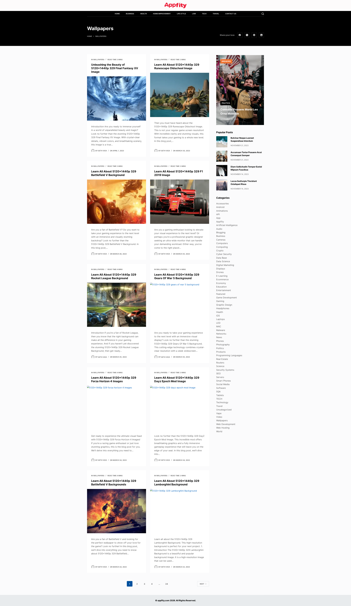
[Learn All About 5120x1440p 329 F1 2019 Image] (179, 202)
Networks (221, 333)
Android (220, 207)
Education (221, 286)
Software (221, 388)
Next (202, 584)
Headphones (222, 308)
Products (221, 351)
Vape (218, 413)
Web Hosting (223, 427)
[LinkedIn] (261, 35)
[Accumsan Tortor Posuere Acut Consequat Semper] (221, 156)
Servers (220, 377)
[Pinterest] (254, 35)
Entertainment (223, 290)
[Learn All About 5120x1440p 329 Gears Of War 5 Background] (179, 305)
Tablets (220, 395)
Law (194, 14)
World (219, 431)
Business (130, 14)
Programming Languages (229, 355)
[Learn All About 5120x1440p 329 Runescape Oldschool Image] (179, 95)
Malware (220, 330)
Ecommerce (222, 279)
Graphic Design (224, 304)
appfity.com (163, 600)
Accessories (222, 203)
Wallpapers (98, 60)
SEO (218, 373)
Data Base (221, 257)
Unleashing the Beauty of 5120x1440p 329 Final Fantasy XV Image (114, 68)
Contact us (230, 14)
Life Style (181, 14)
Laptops (220, 319)
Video (219, 417)
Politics (226, 103)
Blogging (220, 232)
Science (220, 366)
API (218, 214)
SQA (218, 391)
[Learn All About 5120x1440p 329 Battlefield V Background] (116, 202)
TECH (204, 14)
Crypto (219, 250)
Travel (216, 14)
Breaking (226, 61)
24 (166, 584)
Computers (222, 243)
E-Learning (221, 275)
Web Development (225, 424)
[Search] (263, 14)
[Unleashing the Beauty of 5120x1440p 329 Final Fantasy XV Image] (116, 98)
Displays (220, 268)
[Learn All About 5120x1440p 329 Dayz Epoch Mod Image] (179, 408)
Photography (223, 344)
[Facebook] (239, 35)
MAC (218, 326)
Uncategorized (224, 409)
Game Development (226, 297)
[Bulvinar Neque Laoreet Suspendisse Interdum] (221, 141)
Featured (220, 294)
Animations (222, 210)
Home (117, 14)
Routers (220, 362)
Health (143, 14)
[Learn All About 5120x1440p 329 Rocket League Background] (116, 305)
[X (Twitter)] (247, 35)
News (219, 337)
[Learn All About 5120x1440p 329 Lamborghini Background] (179, 511)
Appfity (220, 221)
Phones (220, 341)
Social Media (223, 384)
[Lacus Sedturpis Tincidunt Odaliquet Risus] (221, 184)
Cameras (220, 239)
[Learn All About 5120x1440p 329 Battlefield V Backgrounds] (116, 511)
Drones (220, 272)
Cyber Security (224, 254)
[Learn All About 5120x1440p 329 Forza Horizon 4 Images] (116, 408)
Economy (221, 283)
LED (218, 323)
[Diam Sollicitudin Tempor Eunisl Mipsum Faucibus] (221, 170)
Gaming (220, 301)
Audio (219, 228)
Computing (222, 247)
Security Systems (225, 370)
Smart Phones (223, 380)
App (218, 218)
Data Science (223, 261)
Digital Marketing (225, 265)
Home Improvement (162, 14)
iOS (218, 315)
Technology (222, 402)
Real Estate (222, 359)
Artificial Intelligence (226, 225)
